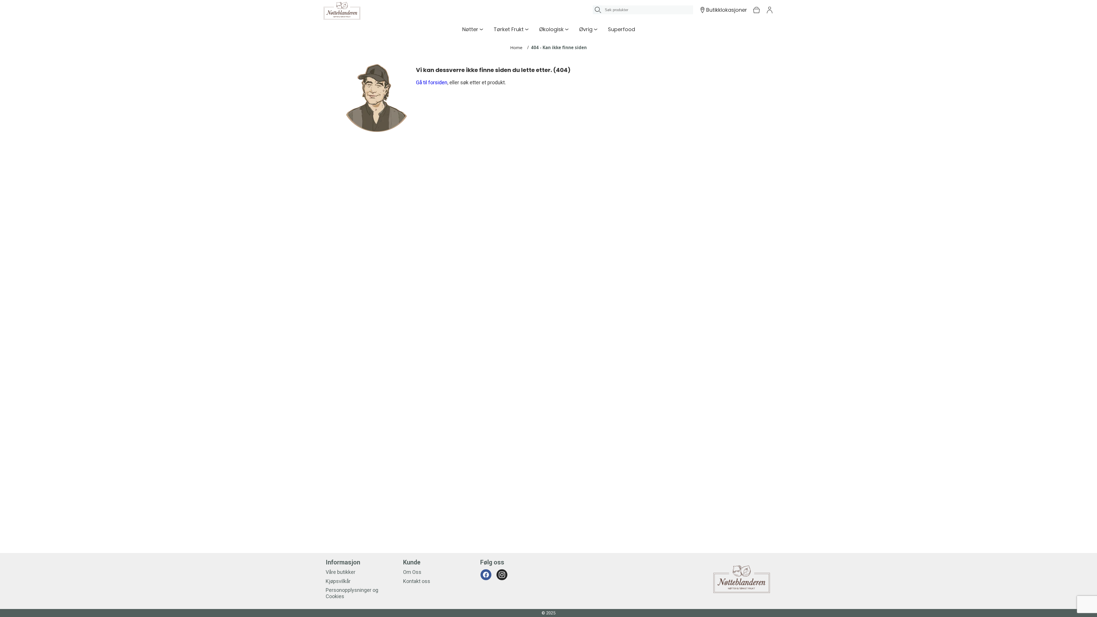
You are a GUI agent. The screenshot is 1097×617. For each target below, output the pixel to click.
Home (516, 47)
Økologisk (551, 29)
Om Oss (412, 572)
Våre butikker (340, 572)
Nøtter (470, 29)
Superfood (621, 29)
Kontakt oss (416, 581)
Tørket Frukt (509, 29)
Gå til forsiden (431, 82)
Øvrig (585, 29)
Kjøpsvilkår (338, 581)
